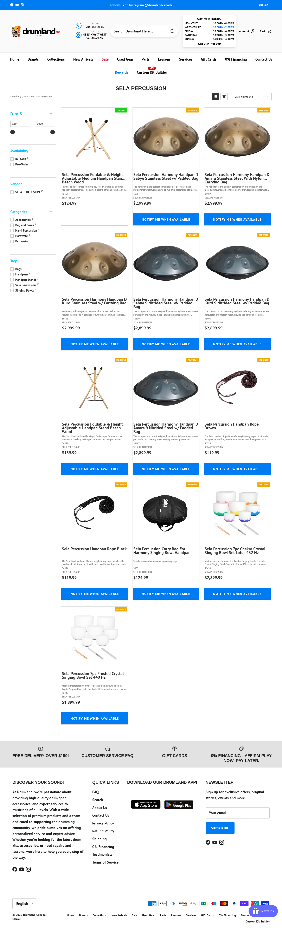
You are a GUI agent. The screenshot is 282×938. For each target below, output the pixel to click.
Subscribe (220, 828)
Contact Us (263, 59)
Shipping (99, 838)
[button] (215, 96)
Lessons (164, 59)
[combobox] (139, 31)
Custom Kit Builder (152, 71)
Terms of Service (105, 862)
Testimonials (102, 854)
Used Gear (125, 59)
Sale (105, 59)
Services (185, 59)
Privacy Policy (103, 823)
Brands (33, 59)
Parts (146, 59)
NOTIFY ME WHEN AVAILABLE (166, 219)
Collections (56, 59)
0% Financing (236, 59)
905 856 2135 (95, 27)
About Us (99, 807)
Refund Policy (103, 831)
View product (98, 165)
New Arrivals (83, 59)
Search (97, 799)
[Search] (172, 31)
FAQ (95, 792)
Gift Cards (209, 59)
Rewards (121, 72)
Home (14, 59)
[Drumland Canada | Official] (35, 31)
